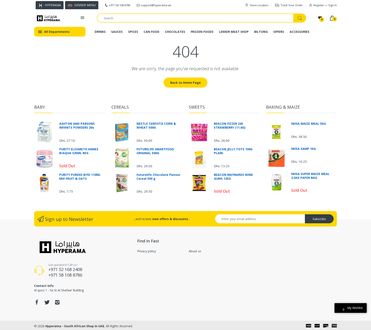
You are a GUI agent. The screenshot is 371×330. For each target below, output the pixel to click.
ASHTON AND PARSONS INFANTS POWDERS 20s (77, 125)
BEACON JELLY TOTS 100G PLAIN (233, 151)
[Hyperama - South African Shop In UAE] (47, 18)
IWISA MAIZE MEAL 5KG (308, 124)
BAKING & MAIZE (283, 107)
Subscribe (319, 219)
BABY (39, 107)
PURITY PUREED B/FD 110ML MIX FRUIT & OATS (80, 177)
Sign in (332, 5)
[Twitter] (47, 303)
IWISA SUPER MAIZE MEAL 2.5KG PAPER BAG (310, 176)
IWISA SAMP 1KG (303, 149)
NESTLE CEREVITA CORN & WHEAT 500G (156, 125)
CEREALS (120, 107)
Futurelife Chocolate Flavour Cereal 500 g (158, 177)
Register (318, 5)
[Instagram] (57, 303)
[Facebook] (36, 303)
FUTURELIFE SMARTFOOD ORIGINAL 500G (155, 151)
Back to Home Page (185, 83)
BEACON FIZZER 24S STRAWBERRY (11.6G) (229, 125)
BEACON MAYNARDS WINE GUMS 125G (233, 177)
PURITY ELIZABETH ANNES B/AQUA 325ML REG (78, 151)
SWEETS (197, 107)
